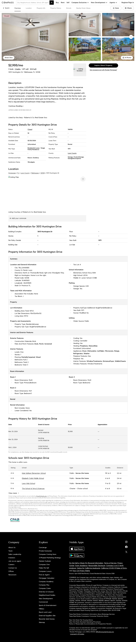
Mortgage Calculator (46, 578)
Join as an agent (14, 561)
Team (10, 551)
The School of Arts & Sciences (33, 488)
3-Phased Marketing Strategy (50, 558)
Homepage (12, 173)
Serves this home (82, 473)
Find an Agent (44, 575)
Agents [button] (112, 2)
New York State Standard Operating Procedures (85, 622)
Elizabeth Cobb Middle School (33, 478)
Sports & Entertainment (47, 605)
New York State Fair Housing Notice (81, 620)
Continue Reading (15, 106)
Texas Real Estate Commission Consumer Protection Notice (88, 616)
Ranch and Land (45, 612)
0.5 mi (119, 488)
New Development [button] (98, 2)
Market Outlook (45, 561)
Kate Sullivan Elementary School (34, 473)
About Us (11, 547)
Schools (68, 8)
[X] (126, 551)
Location (29, 8)
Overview (17, 8)
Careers (11, 564)
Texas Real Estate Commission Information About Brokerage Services (92, 614)
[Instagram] (126, 541)
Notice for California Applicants (88, 568)
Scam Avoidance (81, 566)
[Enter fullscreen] (83, 179)
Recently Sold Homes (47, 619)
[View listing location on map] (79, 69)
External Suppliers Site (47, 616)
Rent (62, 2)
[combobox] (32, 3)
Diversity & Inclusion (46, 592)
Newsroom (12, 575)
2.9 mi (119, 483)
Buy (57, 2)
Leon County (72, 153)
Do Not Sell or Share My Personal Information (86, 563)
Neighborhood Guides (47, 595)
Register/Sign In (128, 2)
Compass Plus (44, 585)
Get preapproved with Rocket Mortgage (103, 70)
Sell (68, 2)
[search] (52, 2)
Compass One (44, 564)
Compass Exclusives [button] (79, 2)
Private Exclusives (45, 551)
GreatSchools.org (41, 496)
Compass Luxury (45, 571)
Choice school (82, 488)
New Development (46, 599)
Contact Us (12, 568)
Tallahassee (35, 173)
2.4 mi (119, 478)
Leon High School (28, 483)
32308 (38, 72)
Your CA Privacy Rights (81, 571)
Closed (30, 129)
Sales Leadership (14, 554)
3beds (10, 69)
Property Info (41, 8)
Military (41, 609)
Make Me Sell (44, 568)
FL (18, 173)
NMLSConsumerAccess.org (105, 632)
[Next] (131, 37)
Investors (11, 558)
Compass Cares (45, 588)
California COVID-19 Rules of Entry (114, 568)
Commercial (43, 602)
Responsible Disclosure (96, 566)
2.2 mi (119, 473)
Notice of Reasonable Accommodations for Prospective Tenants (90, 624)
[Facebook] (126, 546)
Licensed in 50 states (77, 634)
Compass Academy (46, 582)
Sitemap (42, 622)
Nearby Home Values (83, 8)
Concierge (43, 547)
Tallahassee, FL (29, 72)
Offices (11, 571)
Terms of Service (110, 563)
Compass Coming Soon (47, 554)
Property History (55, 8)
